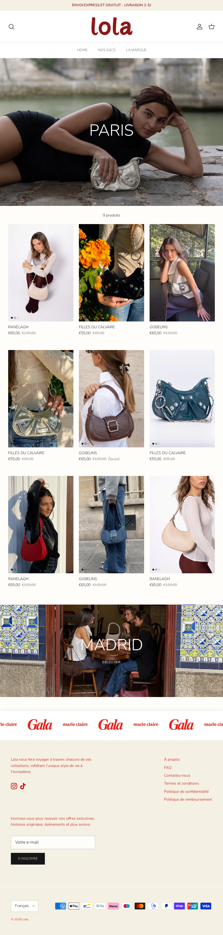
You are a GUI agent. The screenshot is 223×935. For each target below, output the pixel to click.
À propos (172, 759)
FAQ (168, 767)
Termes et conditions (181, 783)
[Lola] (111, 26)
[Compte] (198, 26)
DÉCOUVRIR (111, 662)
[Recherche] (11, 26)
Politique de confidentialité (186, 791)
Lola (25, 919)
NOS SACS (107, 50)
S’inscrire (28, 858)
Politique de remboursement (188, 799)
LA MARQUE (136, 50)
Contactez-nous (177, 775)
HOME (82, 50)
